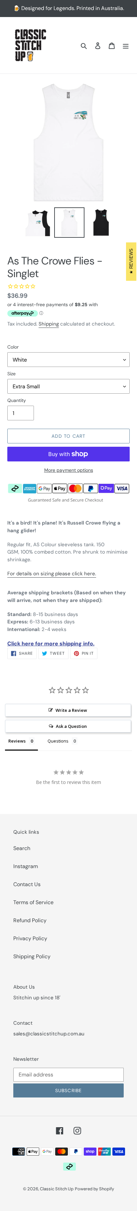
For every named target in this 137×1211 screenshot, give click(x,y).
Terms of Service (33, 902)
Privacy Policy (30, 938)
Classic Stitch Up (56, 1189)
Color (13, 347)
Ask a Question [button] (71, 726)
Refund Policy (30, 920)
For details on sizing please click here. (51, 573)
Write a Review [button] (71, 710)
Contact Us (27, 884)
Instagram (25, 866)
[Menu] (126, 45)
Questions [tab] (58, 741)
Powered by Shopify (94, 1189)
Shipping (49, 324)
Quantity (16, 400)
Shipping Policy (32, 956)
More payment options (68, 470)
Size (11, 374)
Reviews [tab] (17, 741)
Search (21, 848)
